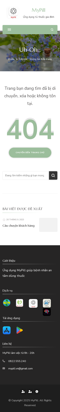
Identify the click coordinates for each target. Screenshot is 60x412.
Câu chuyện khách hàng (18, 225)
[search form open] (52, 29)
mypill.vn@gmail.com (20, 368)
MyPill (38, 10)
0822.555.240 (17, 361)
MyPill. (35, 400)
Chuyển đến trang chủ (30, 152)
